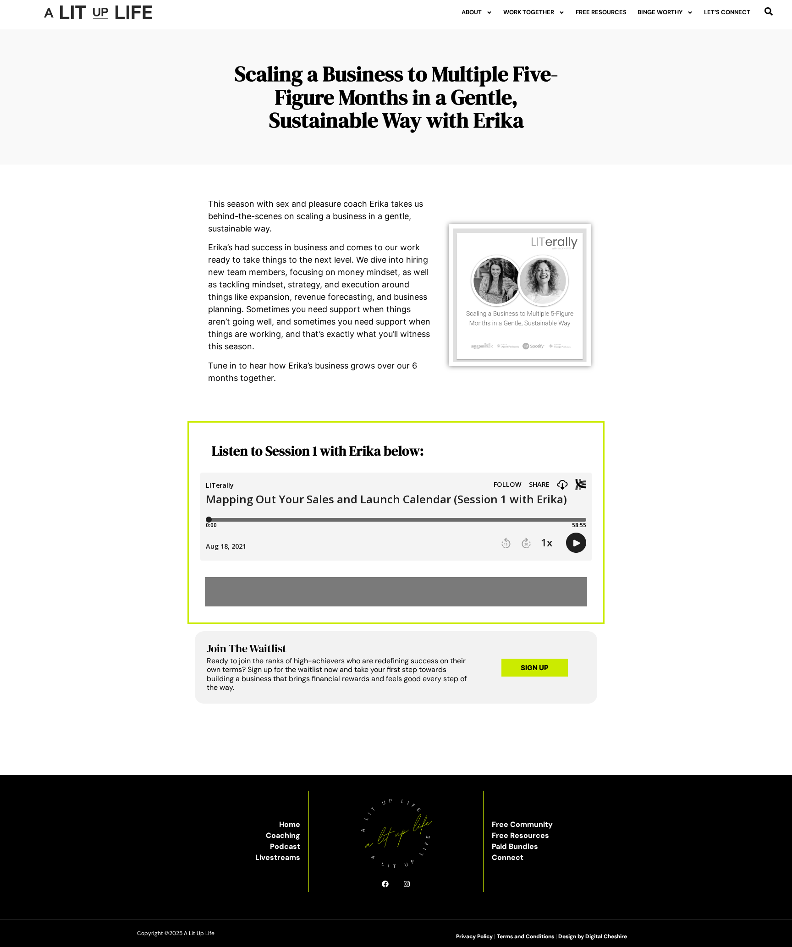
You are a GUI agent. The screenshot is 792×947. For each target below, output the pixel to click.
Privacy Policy (474, 936)
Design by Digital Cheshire (592, 936)
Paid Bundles (515, 846)
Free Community (522, 824)
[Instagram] (406, 884)
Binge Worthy (660, 12)
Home (289, 824)
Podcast (285, 846)
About (472, 12)
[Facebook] (385, 884)
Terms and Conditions (525, 936)
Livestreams (277, 857)
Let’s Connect (727, 12)
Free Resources (601, 12)
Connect (507, 857)
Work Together (528, 12)
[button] (768, 11)
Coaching (283, 835)
